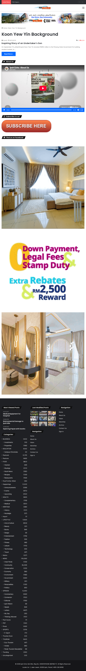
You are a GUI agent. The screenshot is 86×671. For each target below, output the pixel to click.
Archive (32, 449)
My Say (7, 613)
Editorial (7, 600)
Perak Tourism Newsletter (13, 649)
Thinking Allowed (10, 617)
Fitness (6, 542)
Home (5, 28)
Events (6, 491)
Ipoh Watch (8, 604)
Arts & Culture (9, 523)
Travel (6, 552)
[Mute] (78, 110)
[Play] (4, 110)
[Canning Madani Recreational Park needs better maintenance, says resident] (43, 413)
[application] (43, 88)
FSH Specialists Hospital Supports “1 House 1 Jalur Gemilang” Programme (36, 2)
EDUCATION (7, 449)
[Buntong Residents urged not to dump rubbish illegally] (34, 413)
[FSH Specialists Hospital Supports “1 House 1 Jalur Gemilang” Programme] (34, 418)
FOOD (5, 461)
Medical (7, 504)
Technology (8, 549)
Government (8, 578)
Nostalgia (7, 513)
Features (6, 458)
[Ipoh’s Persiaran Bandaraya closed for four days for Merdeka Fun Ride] (34, 424)
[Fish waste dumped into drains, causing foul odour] (52, 418)
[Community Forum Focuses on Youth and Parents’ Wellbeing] (43, 424)
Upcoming (8, 494)
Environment (8, 575)
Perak (5, 626)
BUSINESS (6, 439)
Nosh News (8, 471)
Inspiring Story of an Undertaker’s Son (22, 43)
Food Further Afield (9, 481)
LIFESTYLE (6, 520)
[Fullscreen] (82, 110)
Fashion (7, 539)
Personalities (8, 584)
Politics (6, 587)
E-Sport (7, 633)
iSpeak (6, 607)
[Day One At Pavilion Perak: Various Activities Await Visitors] (52, 413)
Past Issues (7, 620)
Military (6, 581)
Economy (7, 571)
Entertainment (9, 536)
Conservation (9, 568)
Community (8, 565)
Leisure (6, 546)
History (6, 510)
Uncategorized (8, 655)
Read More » (8, 54)
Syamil (5, 40)
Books (6, 529)
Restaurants (8, 478)
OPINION (6, 591)
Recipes (7, 474)
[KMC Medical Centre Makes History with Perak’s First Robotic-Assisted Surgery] (43, 418)
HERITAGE (6, 507)
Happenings (7, 484)
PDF (4, 623)
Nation (5, 555)
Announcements (10, 487)
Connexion (8, 597)
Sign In (32, 455)
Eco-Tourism (8, 642)
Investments (8, 442)
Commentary (8, 594)
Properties (8, 445)
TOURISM (6, 639)
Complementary (9, 500)
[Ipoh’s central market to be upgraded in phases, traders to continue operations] (52, 424)
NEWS (5, 558)
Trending (6, 652)
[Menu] (83, 8)
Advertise (33, 445)
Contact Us (34, 452)
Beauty (6, 526)
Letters (6, 610)
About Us (33, 439)
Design (6, 533)
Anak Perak (8, 562)
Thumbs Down (8, 636)
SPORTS (6, 629)
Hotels (6, 646)
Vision (32, 442)
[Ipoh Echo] (43, 8)
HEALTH (5, 497)
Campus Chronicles (11, 452)
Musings (7, 468)
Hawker (7, 465)
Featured (6, 455)
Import (5, 516)
